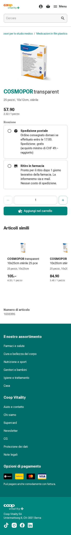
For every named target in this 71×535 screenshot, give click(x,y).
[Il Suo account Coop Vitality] (39, 6)
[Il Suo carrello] (48, 6)
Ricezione (10, 122)
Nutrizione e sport (15, 362)
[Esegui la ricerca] (62, 18)
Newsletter (11, 430)
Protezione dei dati (16, 446)
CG (6, 438)
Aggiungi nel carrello (38, 211)
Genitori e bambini (15, 370)
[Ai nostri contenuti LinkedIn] (30, 525)
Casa (7, 385)
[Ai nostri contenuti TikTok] (6, 525)
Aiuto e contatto (14, 407)
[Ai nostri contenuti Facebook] (22, 525)
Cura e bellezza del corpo (20, 354)
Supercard (10, 423)
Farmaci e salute (14, 346)
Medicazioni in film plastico (51, 33)
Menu (63, 6)
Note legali (10, 454)
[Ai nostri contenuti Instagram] (14, 525)
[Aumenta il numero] (63, 200)
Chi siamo (10, 415)
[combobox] (30, 18)
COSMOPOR (18, 91)
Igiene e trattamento (16, 378)
